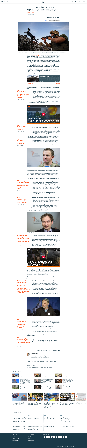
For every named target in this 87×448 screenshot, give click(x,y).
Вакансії (29, 442)
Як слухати (14, 436)
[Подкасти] (72, 1)
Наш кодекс (30, 438)
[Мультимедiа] (75, 1)
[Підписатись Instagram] (54, 437)
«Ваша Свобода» (36, 55)
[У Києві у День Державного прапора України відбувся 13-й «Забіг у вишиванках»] (35, 397)
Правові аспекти (31, 440)
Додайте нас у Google (81, 1)
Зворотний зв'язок (31, 444)
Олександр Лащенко (30, 12)
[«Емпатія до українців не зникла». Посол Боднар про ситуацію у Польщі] (15, 375)
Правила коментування (16, 444)
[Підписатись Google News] (47, 437)
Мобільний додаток (16, 438)
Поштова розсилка (15, 440)
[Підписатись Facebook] (44, 437)
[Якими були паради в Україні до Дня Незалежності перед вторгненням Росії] (19, 397)
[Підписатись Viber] (56, 437)
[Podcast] (63, 437)
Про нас (29, 436)
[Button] (49, 17)
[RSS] (61, 437)
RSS (13, 442)
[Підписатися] (66, 437)
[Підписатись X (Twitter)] (49, 437)
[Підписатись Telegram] (59, 437)
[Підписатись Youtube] (52, 437)
